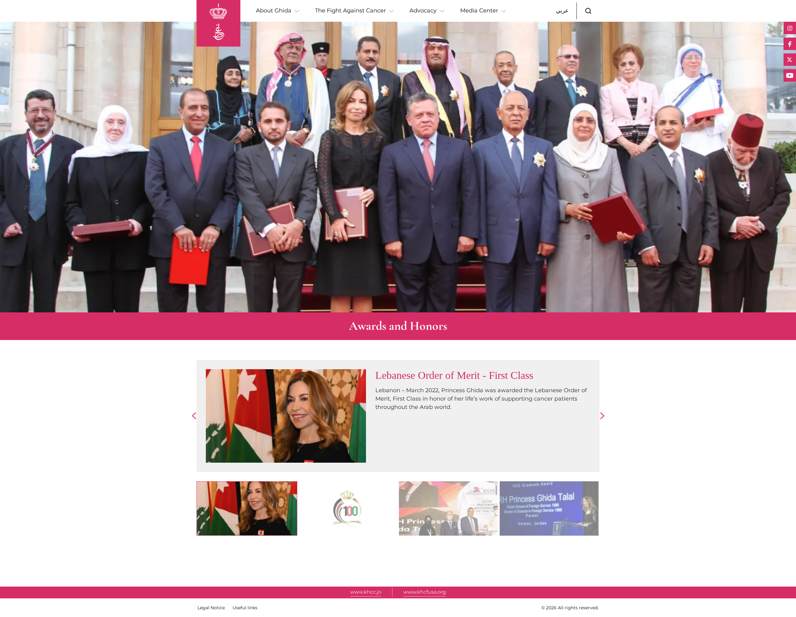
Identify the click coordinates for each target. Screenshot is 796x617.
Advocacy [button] (423, 10)
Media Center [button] (479, 10)
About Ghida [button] (273, 10)
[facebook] (790, 44)
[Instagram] (790, 28)
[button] (588, 11)
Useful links (245, 607)
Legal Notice (211, 607)
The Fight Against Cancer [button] (350, 10)
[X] (790, 59)
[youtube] (790, 75)
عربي (562, 10)
